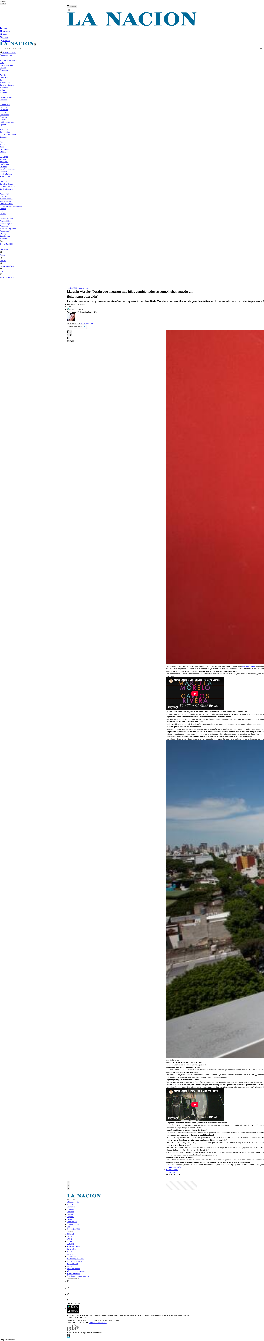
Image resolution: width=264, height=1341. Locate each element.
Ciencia (3, 119)
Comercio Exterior (7, 85)
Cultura (3, 112)
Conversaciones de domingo (11, 206)
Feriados (3, 167)
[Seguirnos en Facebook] (68, 1282)
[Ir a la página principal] (132, 25)
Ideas (2, 211)
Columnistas (5, 132)
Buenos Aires (5, 105)
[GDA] (73, 1330)
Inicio (4, 28)
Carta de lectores (6, 204)
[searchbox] (131, 48)
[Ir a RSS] (68, 1301)
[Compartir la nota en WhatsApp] (71, 334)
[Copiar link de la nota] (68, 337)
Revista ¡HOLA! (5, 221)
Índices (3, 90)
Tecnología (4, 162)
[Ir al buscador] (69, 10)
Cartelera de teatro (7, 186)
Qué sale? (4, 181)
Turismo (3, 159)
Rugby (2, 144)
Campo (3, 80)
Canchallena (4, 149)
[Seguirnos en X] (68, 1288)
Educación (4, 110)
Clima (2, 63)
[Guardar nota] (68, 331)
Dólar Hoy (4, 77)
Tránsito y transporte (8, 60)
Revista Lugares (6, 223)
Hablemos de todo (7, 122)
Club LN (5, 38)
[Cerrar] (35, 44)
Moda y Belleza (6, 174)
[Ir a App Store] (73, 1313)
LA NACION (72, 288)
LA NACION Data (6, 65)
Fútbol (2, 142)
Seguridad (4, 107)
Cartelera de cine (6, 184)
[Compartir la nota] (68, 334)
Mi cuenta (6, 41)
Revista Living (5, 226)
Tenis (2, 147)
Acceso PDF (4, 194)
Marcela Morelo (248, 666)
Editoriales (4, 129)
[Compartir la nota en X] (71, 341)
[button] (132, 160)
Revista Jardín (5, 231)
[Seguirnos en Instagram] (68, 1294)
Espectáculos (82, 288)
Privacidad (102, 1323)
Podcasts (3, 171)
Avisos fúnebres (6, 199)
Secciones (6, 31)
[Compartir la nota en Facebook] (68, 341)
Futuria (3, 75)
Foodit (4, 34)
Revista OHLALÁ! (6, 218)
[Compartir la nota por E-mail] (73, 341)
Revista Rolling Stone (8, 228)
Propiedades (5, 82)
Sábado (3, 209)
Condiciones (93, 1323)
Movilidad (4, 87)
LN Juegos (4, 157)
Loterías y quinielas (7, 169)
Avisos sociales (6, 201)
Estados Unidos (6, 97)
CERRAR (3, 1)
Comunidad (4, 115)
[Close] (68, 1182)
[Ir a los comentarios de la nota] (71, 331)
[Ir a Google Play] (73, 1308)
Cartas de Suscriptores (9, 134)
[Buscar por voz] (261, 48)
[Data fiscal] (68, 1337)
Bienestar (3, 117)
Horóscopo (4, 164)
